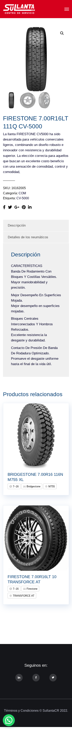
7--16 (15, 486)
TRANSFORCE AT (23, 595)
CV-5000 (22, 198)
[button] (62, 33)
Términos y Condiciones (21, 710)
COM (22, 193)
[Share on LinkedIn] (30, 207)
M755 (51, 486)
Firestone (31, 588)
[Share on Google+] (16, 207)
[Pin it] (24, 207)
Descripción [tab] (17, 225)
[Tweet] (10, 207)
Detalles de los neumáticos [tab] (28, 237)
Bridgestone (33, 486)
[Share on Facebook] (4, 207)
